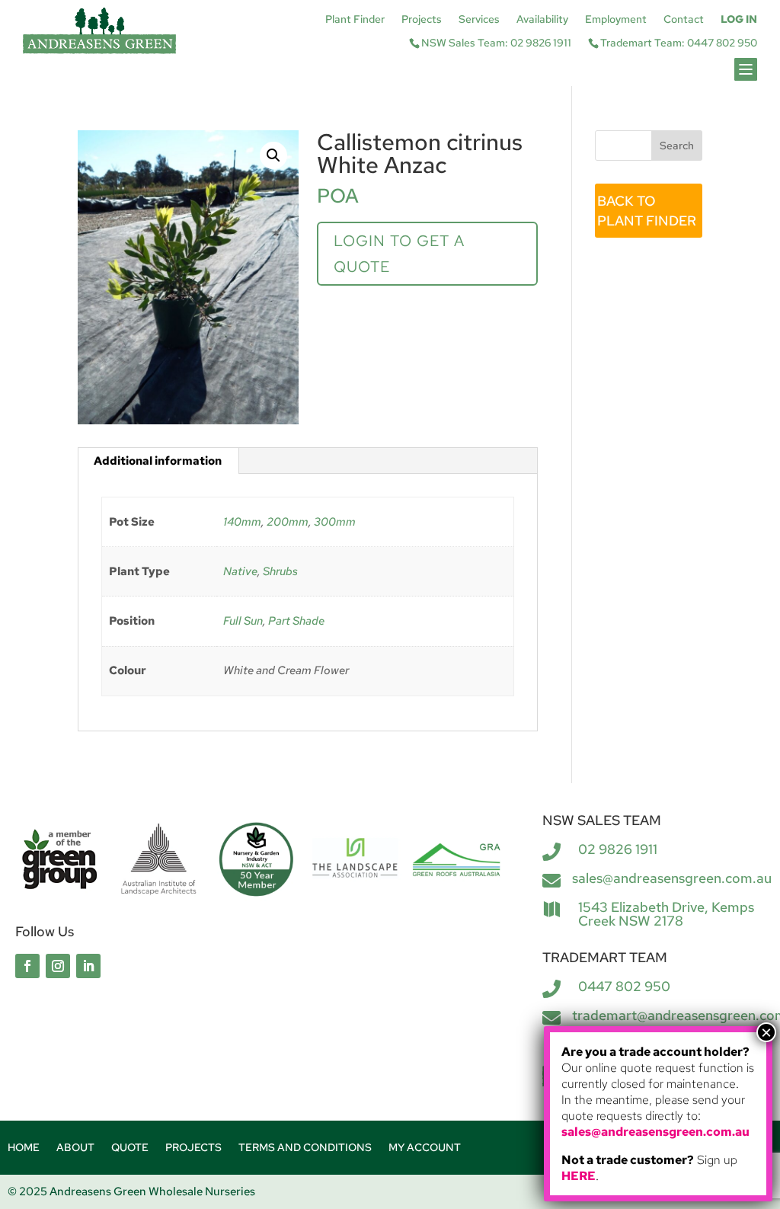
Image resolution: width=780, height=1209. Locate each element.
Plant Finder (355, 20)
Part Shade (296, 620)
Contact (683, 20)
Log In (739, 20)
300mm (335, 521)
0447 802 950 (624, 986)
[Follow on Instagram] (58, 966)
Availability (542, 20)
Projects (421, 20)
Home (24, 1148)
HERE (578, 1176)
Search (677, 145)
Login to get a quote (399, 254)
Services (479, 20)
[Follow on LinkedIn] (88, 966)
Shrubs (280, 571)
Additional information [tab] (158, 461)
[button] (273, 155)
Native (240, 571)
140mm (242, 521)
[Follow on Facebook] (27, 966)
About (75, 1148)
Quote (130, 1148)
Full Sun (243, 620)
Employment (616, 20)
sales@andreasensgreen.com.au (672, 878)
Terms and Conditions (305, 1148)
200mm (287, 521)
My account (424, 1148)
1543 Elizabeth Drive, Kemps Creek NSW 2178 (666, 913)
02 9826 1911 (617, 849)
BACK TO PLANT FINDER (646, 210)
